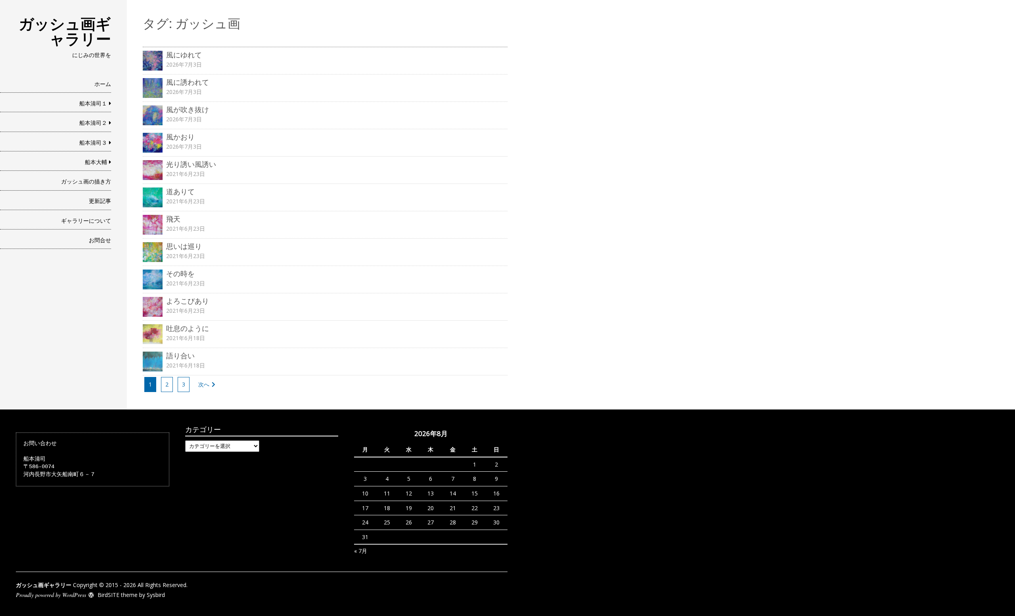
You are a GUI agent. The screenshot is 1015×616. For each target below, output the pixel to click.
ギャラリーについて (86, 220)
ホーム (102, 84)
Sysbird (156, 595)
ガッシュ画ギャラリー (65, 31)
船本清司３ (93, 142)
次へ (203, 384)
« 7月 (360, 551)
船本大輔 (96, 162)
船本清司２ (93, 122)
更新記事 (100, 201)
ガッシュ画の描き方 (86, 181)
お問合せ (100, 240)
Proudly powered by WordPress (51, 595)
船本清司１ (93, 103)
